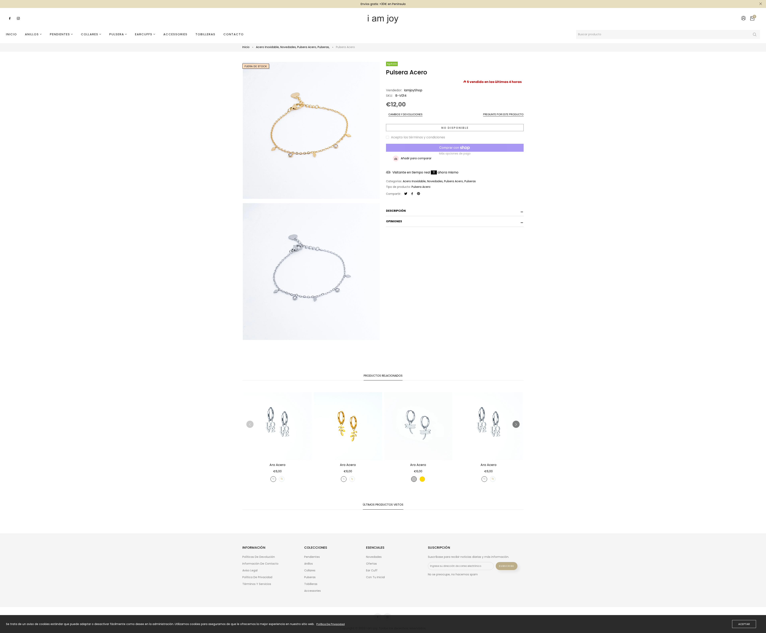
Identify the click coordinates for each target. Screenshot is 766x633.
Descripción (396, 211)
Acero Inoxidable (267, 47)
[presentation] (250, 424)
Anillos (308, 564)
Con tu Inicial (375, 577)
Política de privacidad (257, 577)
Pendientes (312, 557)
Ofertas (371, 564)
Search (754, 34)
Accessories (312, 591)
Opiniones (394, 221)
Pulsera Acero (307, 47)
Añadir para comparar (416, 158)
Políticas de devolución (258, 557)
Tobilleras (310, 584)
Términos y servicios (256, 584)
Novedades (288, 47)
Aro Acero (277, 465)
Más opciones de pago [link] (455, 154)
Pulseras (324, 47)
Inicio (246, 47)
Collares (309, 570)
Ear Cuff (371, 570)
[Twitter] (406, 193)
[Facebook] (412, 193)
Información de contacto (260, 564)
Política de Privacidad (330, 624)
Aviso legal (250, 570)
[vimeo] (418, 193)
